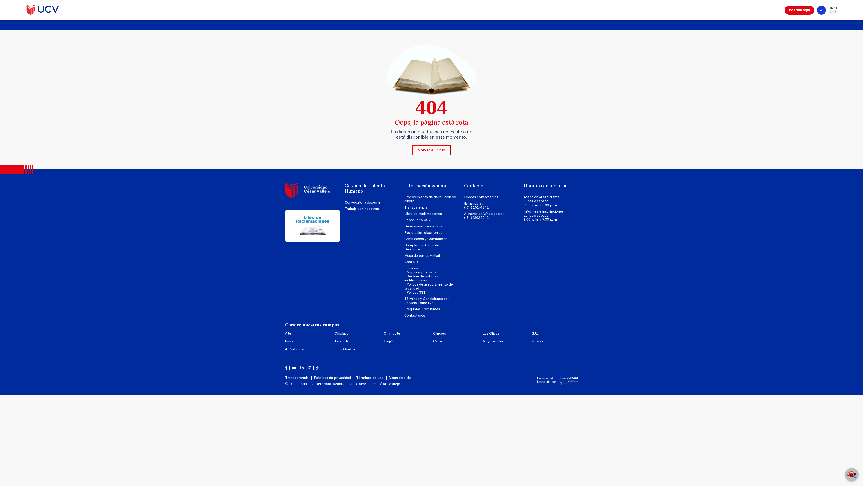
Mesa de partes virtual (422, 256)
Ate (288, 333)
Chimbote (392, 333)
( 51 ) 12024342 (476, 218)
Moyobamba (493, 341)
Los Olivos (491, 333)
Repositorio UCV (417, 220)
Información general (425, 185)
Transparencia (415, 207)
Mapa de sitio (400, 378)
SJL (535, 333)
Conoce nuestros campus (312, 325)
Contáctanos (414, 315)
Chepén (439, 333)
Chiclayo (341, 333)
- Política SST (414, 292)
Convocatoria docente (362, 202)
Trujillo (389, 341)
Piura (289, 341)
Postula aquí (799, 10)
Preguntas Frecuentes (422, 309)
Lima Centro (344, 349)
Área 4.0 (411, 262)
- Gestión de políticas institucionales (421, 278)
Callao (438, 341)
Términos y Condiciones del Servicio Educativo (426, 301)
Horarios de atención (546, 185)
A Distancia (294, 349)
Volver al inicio (431, 150)
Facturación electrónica (423, 233)
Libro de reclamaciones (423, 214)
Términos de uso (370, 378)
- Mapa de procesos (420, 272)
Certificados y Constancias (425, 239)
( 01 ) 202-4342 (476, 207)
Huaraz (537, 341)
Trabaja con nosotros (362, 209)
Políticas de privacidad (332, 378)
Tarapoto (341, 341)
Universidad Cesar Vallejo (43, 10)
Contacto (473, 185)
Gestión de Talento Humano (365, 188)
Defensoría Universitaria (423, 226)
